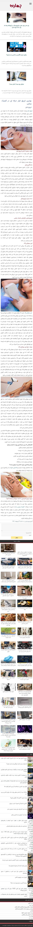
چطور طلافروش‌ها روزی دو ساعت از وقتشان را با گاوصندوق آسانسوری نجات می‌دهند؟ (8, 721)
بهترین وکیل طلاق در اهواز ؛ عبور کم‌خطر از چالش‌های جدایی (24, 748)
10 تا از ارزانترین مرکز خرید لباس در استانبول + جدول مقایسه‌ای (8, 594)
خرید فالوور (30, 903)
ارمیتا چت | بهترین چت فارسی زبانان (24, 733)
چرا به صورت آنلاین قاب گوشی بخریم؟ (8, 678)
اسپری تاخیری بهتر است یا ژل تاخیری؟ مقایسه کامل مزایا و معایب (8, 580)
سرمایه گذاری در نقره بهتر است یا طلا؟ (24, 608)
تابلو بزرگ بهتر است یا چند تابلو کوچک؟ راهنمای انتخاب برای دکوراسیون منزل (24, 693)
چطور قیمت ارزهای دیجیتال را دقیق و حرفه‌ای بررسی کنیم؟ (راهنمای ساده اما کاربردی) (24, 553)
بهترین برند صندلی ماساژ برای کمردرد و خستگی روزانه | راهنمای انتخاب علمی (8, 609)
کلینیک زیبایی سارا (19, 507)
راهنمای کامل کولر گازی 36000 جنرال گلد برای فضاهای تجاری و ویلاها (24, 706)
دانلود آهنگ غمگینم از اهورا (8, 691)
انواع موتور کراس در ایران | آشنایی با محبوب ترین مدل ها (24, 678)
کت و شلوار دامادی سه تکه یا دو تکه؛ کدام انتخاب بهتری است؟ (24, 636)
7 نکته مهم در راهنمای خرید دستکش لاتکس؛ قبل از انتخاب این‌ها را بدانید (8, 664)
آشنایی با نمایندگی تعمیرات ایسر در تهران (8, 650)
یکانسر (31, 911)
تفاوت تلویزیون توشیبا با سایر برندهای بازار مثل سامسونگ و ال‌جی (24, 580)
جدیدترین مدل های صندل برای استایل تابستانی (24, 622)
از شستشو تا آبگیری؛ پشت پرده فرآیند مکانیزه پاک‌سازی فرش (8, 567)
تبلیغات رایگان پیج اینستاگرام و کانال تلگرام (24, 907)
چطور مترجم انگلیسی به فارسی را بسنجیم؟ (16, 55)
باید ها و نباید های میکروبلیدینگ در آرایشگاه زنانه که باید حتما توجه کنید (16, 26)
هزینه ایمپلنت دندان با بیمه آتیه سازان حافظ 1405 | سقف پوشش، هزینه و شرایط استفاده (8, 749)
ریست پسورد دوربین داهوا (27, 913)
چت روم (31, 905)
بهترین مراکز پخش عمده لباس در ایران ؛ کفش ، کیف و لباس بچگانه (25, 567)
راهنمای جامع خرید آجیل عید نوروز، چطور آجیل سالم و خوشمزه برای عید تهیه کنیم (8, 623)
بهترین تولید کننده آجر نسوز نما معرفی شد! (24, 597)
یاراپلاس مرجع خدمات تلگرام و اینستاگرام (24, 909)
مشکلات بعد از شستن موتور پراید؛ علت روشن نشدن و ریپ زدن (25, 650)
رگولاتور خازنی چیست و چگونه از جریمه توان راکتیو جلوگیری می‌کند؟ (25, 664)
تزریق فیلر (29, 111)
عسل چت (31, 918)
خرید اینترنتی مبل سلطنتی (27, 915)
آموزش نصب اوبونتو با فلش (24, 719)
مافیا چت (31, 917)
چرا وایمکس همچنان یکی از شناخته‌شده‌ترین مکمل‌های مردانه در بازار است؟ (8, 735)
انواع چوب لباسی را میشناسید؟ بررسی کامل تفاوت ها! (8, 706)
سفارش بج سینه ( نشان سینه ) (16, 84)
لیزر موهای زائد (28, 313)
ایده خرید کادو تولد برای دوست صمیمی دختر (8, 553)
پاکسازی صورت (13, 468)
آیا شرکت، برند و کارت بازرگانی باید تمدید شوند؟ (8, 636)
